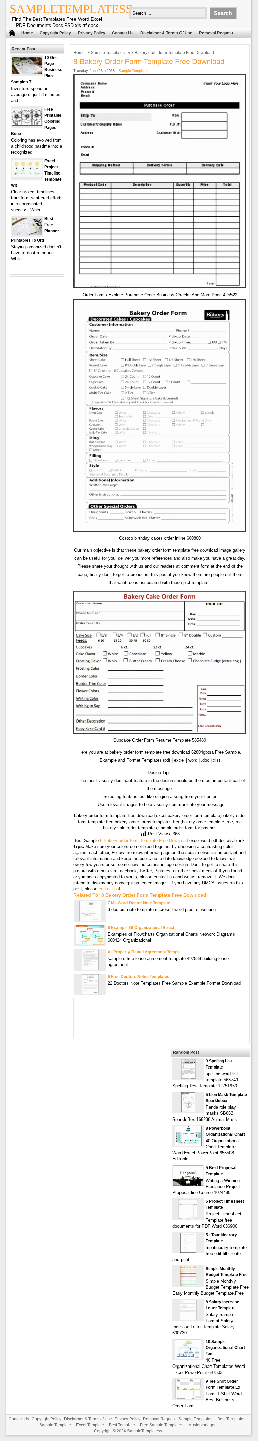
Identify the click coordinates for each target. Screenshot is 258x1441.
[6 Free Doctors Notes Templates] (90, 992)
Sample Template (55, 1425)
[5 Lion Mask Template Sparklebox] (188, 1110)
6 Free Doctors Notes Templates (138, 976)
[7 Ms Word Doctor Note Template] (90, 919)
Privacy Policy (91, 33)
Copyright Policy (55, 33)
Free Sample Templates (161, 1425)
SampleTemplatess (71, 9)
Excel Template (90, 1425)
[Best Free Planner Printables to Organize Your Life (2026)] (27, 233)
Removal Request (216, 33)
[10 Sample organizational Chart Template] (188, 1357)
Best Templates (231, 1419)
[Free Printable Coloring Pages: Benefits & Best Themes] (27, 124)
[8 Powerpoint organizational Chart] (188, 1144)
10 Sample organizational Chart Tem (225, 1347)
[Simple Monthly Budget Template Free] (188, 1284)
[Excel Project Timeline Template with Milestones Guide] (27, 175)
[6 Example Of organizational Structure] (90, 943)
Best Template (122, 1425)
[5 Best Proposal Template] (188, 1184)
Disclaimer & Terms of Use (166, 33)
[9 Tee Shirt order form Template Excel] (188, 1397)
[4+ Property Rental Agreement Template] (90, 968)
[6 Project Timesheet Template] (188, 1217)
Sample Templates (108, 52)
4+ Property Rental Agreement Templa (144, 952)
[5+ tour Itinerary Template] (188, 1251)
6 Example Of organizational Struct (141, 927)
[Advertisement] (49, 1081)
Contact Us (123, 33)
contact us (109, 888)
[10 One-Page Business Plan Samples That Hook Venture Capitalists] (27, 72)
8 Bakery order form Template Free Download (144, 840)
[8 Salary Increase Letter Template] (188, 1318)
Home (27, 33)
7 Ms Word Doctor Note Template (139, 903)
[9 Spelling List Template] (188, 1077)
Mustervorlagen (202, 1425)
